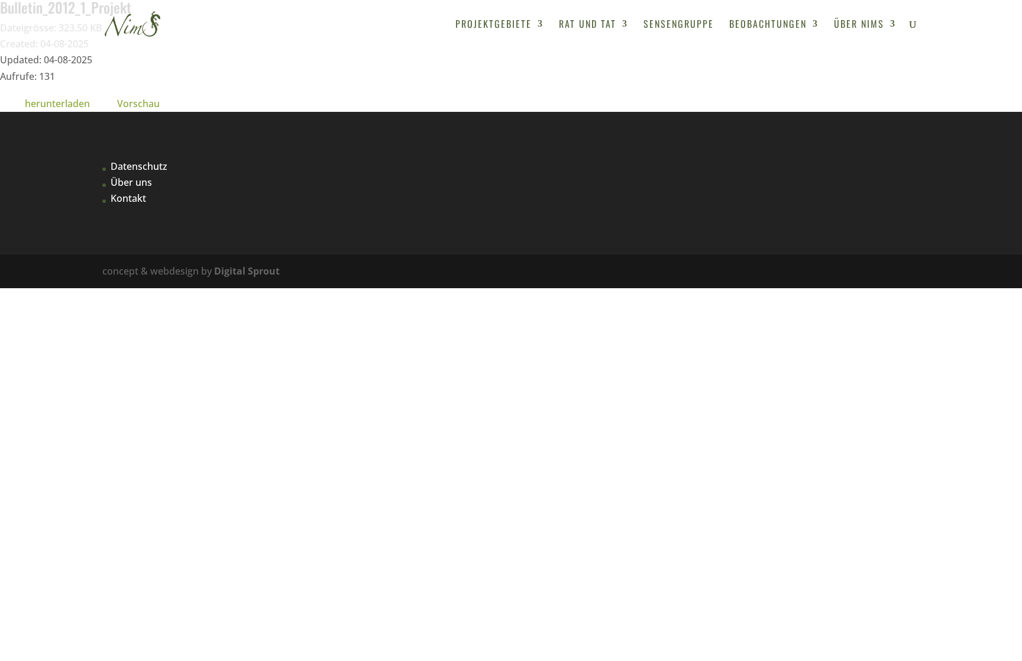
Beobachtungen (768, 25)
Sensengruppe (678, 25)
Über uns (131, 182)
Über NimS (859, 25)
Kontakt (128, 198)
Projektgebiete (493, 25)
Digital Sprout (247, 271)
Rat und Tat (587, 25)
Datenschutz (139, 166)
